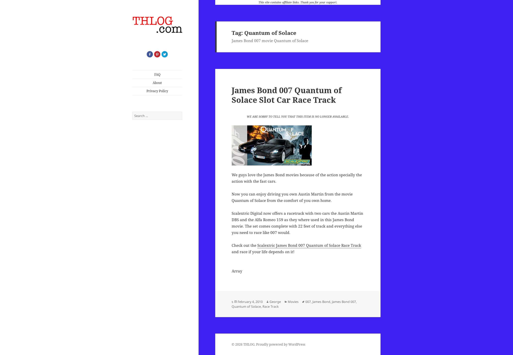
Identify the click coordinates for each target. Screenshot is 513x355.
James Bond (321, 302)
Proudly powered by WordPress (280, 344)
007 (308, 302)
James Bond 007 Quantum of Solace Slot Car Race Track (287, 95)
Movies (293, 302)
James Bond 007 (344, 302)
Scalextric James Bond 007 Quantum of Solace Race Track (309, 245)
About (157, 83)
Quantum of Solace (246, 306)
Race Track (271, 306)
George (275, 302)
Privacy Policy (157, 91)
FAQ (157, 74)
